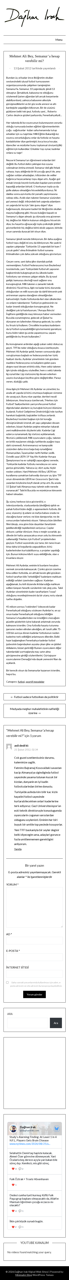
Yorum (12, 884)
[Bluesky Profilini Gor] (57, 1129)
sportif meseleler (35, 681)
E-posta (13, 950)
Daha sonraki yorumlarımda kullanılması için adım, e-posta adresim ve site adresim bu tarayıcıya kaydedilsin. (36, 984)
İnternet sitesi (17, 967)
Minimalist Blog (23, 1274)
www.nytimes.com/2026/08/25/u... (30, 1143)
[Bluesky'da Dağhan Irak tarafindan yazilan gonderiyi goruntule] (34, 1182)
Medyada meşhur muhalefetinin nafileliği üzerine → (34, 711)
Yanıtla (18, 849)
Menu (58, 39)
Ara (10, 1013)
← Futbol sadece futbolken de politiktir (35, 697)
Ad (9, 934)
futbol (21, 681)
